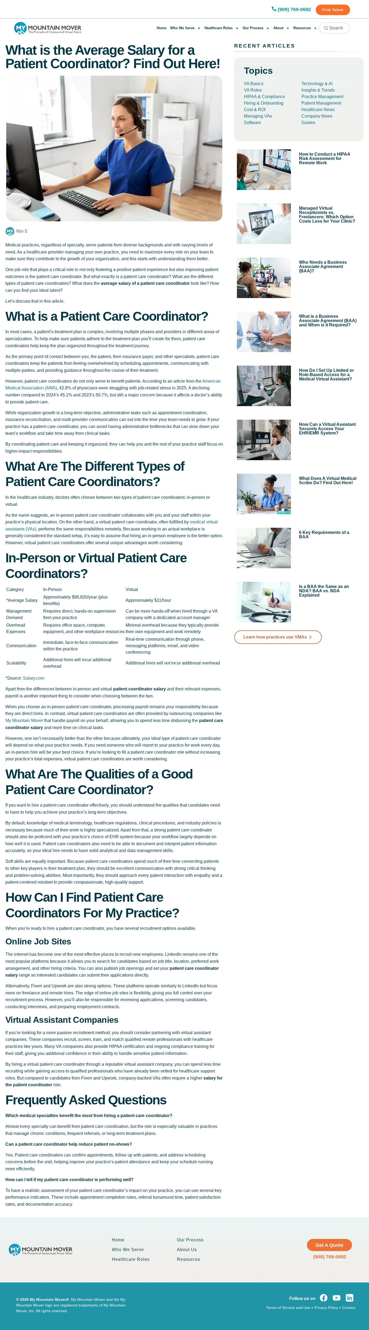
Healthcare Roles (218, 28)
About (278, 28)
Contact (348, 1307)
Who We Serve (182, 28)
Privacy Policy (326, 1307)
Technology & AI (317, 83)
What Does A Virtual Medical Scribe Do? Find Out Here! (327, 480)
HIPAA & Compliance (264, 96)
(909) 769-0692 (294, 9)
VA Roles (253, 90)
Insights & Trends (318, 90)
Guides (308, 122)
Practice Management (322, 96)
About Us (187, 1249)
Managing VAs (258, 116)
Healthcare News (318, 109)
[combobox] (335, 28)
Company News (316, 116)
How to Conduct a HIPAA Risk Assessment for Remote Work (324, 158)
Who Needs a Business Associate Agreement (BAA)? (323, 266)
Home (161, 28)
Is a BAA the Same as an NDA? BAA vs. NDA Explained (324, 590)
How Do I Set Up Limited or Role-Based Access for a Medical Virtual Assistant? (326, 374)
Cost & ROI (255, 109)
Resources (302, 28)
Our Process (253, 28)
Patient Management (321, 103)
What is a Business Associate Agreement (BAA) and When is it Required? (328, 320)
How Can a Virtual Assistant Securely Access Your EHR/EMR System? (327, 428)
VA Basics (253, 83)
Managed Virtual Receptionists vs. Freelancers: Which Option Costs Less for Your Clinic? (327, 214)
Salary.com (33, 678)
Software (252, 122)
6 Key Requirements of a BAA (324, 534)
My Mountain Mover (24, 720)
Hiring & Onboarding (263, 103)
